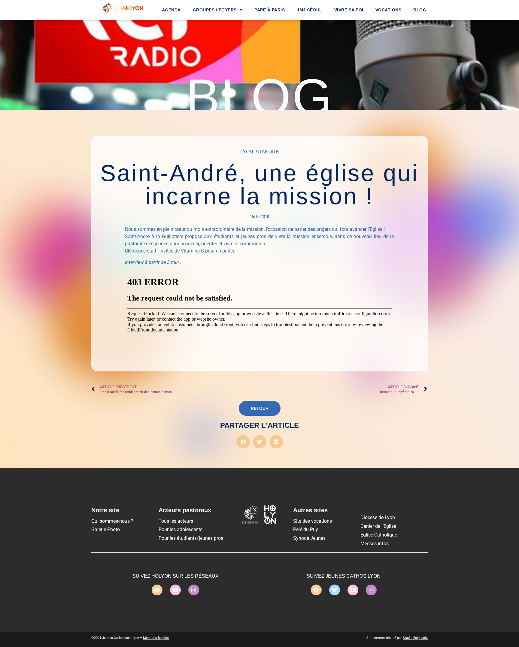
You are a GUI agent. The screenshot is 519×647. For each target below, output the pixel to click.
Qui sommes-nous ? (112, 521)
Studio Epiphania (415, 638)
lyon (246, 151)
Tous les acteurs (176, 521)
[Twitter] (334, 590)
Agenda (171, 10)
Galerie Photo (105, 529)
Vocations (388, 10)
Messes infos (374, 543)
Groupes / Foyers (215, 10)
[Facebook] (157, 590)
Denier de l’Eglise (378, 526)
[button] (243, 442)
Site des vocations (312, 521)
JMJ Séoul (309, 10)
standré (267, 151)
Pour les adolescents (180, 529)
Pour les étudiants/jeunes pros (191, 538)
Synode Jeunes (309, 538)
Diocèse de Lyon (377, 517)
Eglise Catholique (378, 535)
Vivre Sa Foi (348, 10)
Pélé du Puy (305, 529)
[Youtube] (175, 590)
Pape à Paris (269, 10)
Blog (419, 10)
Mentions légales (156, 638)
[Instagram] (193, 590)
